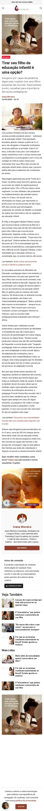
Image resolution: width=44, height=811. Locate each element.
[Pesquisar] (40, 8)
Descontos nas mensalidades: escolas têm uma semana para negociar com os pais (21, 420)
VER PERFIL (22, 548)
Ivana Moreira (22, 527)
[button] (5, 805)
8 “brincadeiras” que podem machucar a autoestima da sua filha (27, 615)
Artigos (6, 57)
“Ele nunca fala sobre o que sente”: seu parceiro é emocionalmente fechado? (27, 627)
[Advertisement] (22, 760)
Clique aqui (13, 460)
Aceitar (21, 806)
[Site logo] (22, 8)
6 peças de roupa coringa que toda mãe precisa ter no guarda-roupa (28, 602)
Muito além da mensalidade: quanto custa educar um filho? (27, 658)
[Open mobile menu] (3, 8)
